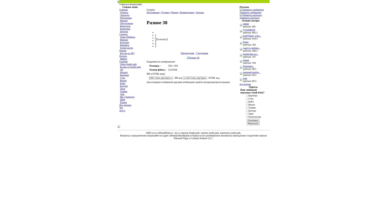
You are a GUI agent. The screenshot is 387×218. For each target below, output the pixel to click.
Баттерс (124, 86)
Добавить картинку (250, 18)
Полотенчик (254, 117)
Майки (123, 59)
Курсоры (124, 42)
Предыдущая (187, 53)
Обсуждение (126, 23)
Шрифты (124, 45)
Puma (246, 42)
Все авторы (125, 105)
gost (245, 78)
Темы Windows (127, 37)
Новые (174, 12)
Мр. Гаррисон (127, 97)
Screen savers (126, 48)
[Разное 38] (193, 57)
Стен (122, 78)
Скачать (123, 34)
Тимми (123, 91)
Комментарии (187, 12)
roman (246, 60)
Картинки (125, 29)
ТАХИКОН (249, 30)
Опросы (124, 12)
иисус (122, 110)
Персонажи (126, 18)
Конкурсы (125, 26)
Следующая (202, 53)
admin (246, 24)
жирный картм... (251, 72)
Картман (124, 75)
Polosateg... (248, 66)
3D (121, 69)
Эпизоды (124, 15)
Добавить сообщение (250, 12)
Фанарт (124, 20)
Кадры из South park (130, 67)
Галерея (123, 61)
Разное (122, 50)
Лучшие (165, 12)
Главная (123, 9)
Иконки (124, 39)
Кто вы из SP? (127, 53)
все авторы (245, 84)
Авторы (200, 12)
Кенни (123, 80)
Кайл (122, 83)
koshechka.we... (251, 54)
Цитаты (124, 31)
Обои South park (128, 64)
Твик (122, 89)
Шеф (122, 99)
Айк (122, 94)
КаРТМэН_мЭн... (252, 36)
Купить (123, 56)
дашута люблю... (251, 48)
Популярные (153, 12)
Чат (121, 108)
